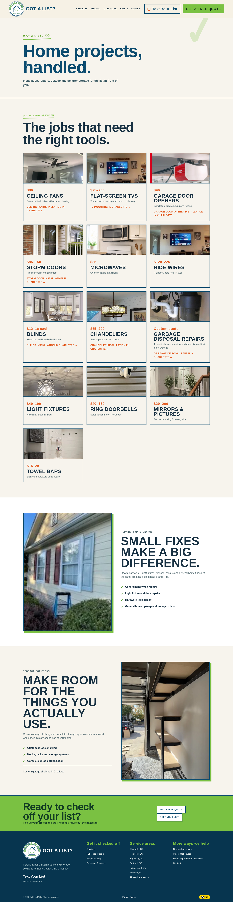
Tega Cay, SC (136, 858)
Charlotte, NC (136, 849)
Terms (133, 897)
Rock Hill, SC (136, 854)
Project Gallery (94, 858)
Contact (177, 863)
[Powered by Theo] (204, 897)
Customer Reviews (96, 863)
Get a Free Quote (203, 9)
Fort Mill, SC (136, 863)
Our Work (110, 8)
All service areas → (139, 877)
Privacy (125, 897)
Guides (135, 8)
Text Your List (162, 9)
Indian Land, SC (138, 868)
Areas (124, 8)
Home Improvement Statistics (188, 858)
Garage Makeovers (182, 849)
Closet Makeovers (182, 854)
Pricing (95, 8)
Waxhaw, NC (136, 872)
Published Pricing (95, 854)
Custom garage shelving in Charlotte (43, 771)
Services (82, 8)
